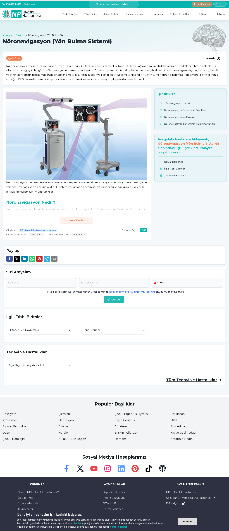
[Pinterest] (135, 468)
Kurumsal (158, 14)
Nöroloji (64, 432)
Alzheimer (9, 420)
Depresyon (66, 420)
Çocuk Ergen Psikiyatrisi (131, 414)
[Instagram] (107, 468)
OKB (174, 420)
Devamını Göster (74, 220)
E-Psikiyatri (173, 503)
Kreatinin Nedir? (182, 439)
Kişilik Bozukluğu (114, 497)
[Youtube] (94, 468)
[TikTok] (149, 468)
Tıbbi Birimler (70, 14)
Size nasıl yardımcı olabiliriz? (116, 4)
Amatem (120, 426)
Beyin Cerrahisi (125, 420)
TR (220, 4)
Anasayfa (7, 35)
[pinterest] (39, 259)
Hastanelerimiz (134, 14)
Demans (120, 439)
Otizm (6, 432)
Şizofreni (65, 414)
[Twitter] (80, 468)
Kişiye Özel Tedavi (183, 432)
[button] (155, 282)
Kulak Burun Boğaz (72, 439)
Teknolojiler (25, 509)
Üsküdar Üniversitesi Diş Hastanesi (188, 497)
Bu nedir (210, 58)
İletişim (221, 14)
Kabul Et (187, 521)
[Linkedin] (121, 468)
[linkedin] (24, 259)
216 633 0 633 (20, 4)
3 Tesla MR (110, 503)
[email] (54, 259)
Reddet (77, 523)
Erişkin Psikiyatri (126, 432)
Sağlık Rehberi (111, 14)
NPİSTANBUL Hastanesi (181, 492)
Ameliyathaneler (28, 503)
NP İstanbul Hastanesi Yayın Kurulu (38, 230)
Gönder (116, 299)
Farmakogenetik (114, 509)
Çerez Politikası (118, 526)
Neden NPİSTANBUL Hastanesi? (38, 492)
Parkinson (178, 414)
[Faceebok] (66, 468)
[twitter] (17, 259)
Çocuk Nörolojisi (13, 439)
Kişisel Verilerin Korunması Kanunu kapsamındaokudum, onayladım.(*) (116, 291)
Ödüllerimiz (25, 497)
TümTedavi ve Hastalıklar (191, 380)
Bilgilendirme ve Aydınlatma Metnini (132, 291)
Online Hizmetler (179, 14)
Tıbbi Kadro (90, 14)
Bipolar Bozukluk (14, 426)
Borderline (178, 426)
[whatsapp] (32, 259)
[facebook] (9, 259)
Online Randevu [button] (202, 4)
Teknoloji (20, 35)
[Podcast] (162, 468)
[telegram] (47, 259)
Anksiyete (9, 414)
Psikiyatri (65, 426)
